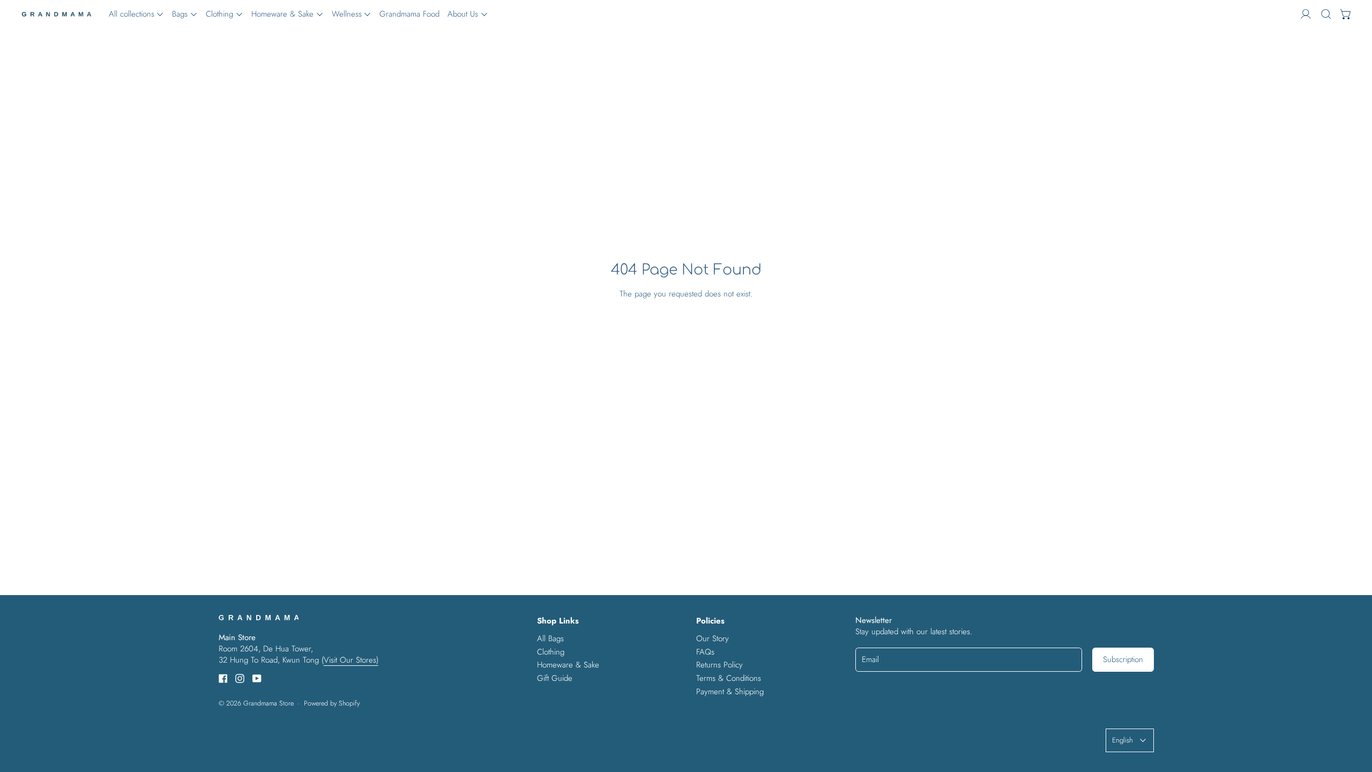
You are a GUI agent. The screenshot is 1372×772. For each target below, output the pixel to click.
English (1122, 740)
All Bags (550, 638)
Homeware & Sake (568, 665)
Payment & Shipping (730, 691)
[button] (1326, 14)
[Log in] (1306, 14)
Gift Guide (554, 678)
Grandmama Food (409, 14)
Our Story (712, 638)
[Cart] (1346, 14)
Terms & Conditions (728, 678)
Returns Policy (719, 665)
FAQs (705, 652)
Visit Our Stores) (351, 660)
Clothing (550, 652)
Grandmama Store (268, 703)
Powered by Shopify (332, 703)
